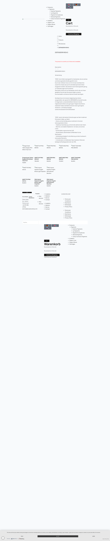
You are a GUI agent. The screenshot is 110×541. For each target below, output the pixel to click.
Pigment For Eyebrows (57, 15)
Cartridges (50, 26)
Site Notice (68, 203)
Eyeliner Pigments (56, 11)
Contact (47, 199)
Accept (58, 536)
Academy (50, 20)
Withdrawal (68, 205)
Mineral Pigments (55, 17)
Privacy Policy (68, 206)
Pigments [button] (51, 9)
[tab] (71, 68)
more (93, 536)
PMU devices (61, 44)
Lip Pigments (54, 13)
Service (47, 198)
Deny (22, 536)
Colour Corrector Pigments (58, 18)
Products (60, 40)
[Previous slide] (24, 192)
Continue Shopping (73, 34)
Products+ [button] (50, 7)
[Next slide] (29, 192)
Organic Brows (51, 24)
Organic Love (51, 22)
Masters (47, 196)
